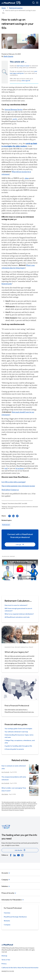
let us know (20, 468)
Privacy (4, 963)
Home (4, 8)
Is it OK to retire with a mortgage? (14, 482)
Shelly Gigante (8, 56)
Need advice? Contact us (10, 489)
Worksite (7, 921)
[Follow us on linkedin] (13, 516)
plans (27, 178)
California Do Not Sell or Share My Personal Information (20, 967)
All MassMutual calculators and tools (17, 617)
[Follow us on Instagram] (22, 855)
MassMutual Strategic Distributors (15, 917)
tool (6, 468)
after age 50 (26, 80)
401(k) (15, 119)
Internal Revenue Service (14, 109)
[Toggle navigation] (37, 2)
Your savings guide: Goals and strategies (18, 728)
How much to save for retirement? (16, 605)
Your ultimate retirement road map (16, 732)
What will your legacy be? (17, 651)
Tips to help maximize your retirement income (18, 486)
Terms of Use (6, 960)
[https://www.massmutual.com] (11, 2)
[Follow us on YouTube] (18, 855)
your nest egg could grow (23, 72)
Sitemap (4, 956)
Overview (7, 913)
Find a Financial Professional (17, 705)
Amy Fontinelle (5, 772)
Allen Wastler (5, 794)
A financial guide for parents (14, 749)
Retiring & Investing (15, 8)
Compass (7, 925)
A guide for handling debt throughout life (18, 746)
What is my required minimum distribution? (19, 614)
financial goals (7, 283)
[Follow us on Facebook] (9, 516)
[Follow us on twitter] (17, 516)
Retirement (6, 525)
